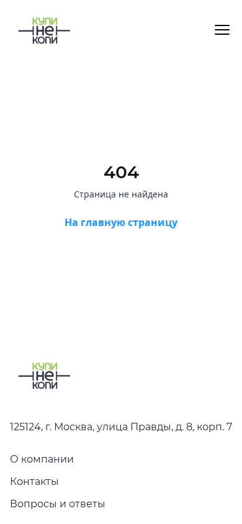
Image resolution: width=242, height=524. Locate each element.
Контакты (34, 481)
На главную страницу (121, 222)
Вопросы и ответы (57, 504)
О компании (42, 459)
